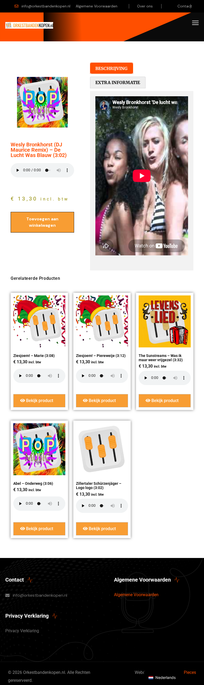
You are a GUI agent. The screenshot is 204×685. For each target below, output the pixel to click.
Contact (184, 6)
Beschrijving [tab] (111, 68)
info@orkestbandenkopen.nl (46, 6)
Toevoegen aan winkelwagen (42, 222)
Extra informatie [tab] (117, 82)
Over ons (145, 6)
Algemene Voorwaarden (96, 6)
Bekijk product (39, 400)
